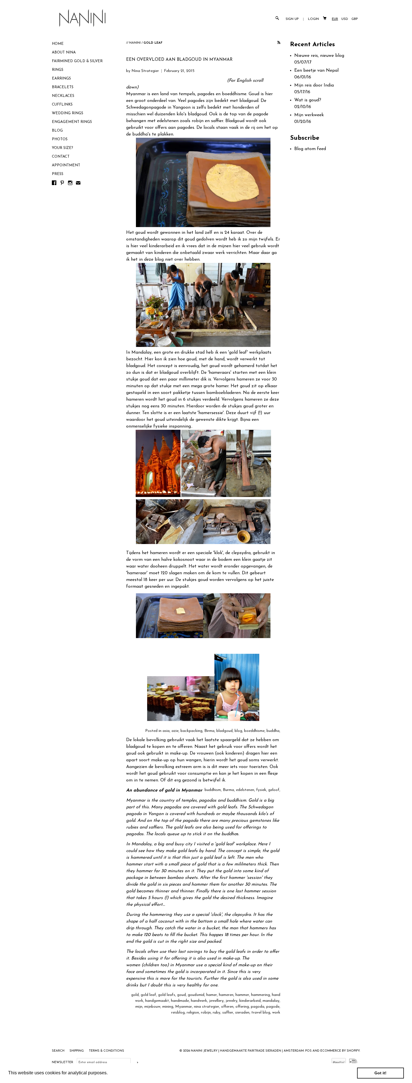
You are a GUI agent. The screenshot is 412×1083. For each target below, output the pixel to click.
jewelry (231, 1001)
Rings (57, 70)
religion (193, 1012)
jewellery (216, 1001)
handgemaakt (157, 1001)
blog (238, 731)
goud (181, 995)
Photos (60, 139)
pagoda (257, 1007)
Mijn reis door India (314, 85)
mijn (138, 1007)
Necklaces (63, 96)
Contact (61, 156)
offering (242, 1007)
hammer (242, 995)
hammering (260, 995)
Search (58, 1050)
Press (57, 174)
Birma (209, 731)
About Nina (64, 52)
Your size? (62, 148)
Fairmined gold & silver (77, 61)
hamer (211, 995)
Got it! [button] (380, 1073)
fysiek (261, 790)
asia (166, 731)
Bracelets (62, 87)
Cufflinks (62, 104)
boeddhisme (254, 731)
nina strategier (206, 1007)
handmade (180, 1001)
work (276, 1012)
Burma (228, 790)
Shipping (77, 1050)
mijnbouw (152, 1007)
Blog (57, 130)
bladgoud (224, 731)
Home (58, 44)
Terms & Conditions (106, 1050)
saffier (227, 1012)
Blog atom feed (310, 149)
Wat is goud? (307, 100)
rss (278, 43)
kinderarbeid (250, 1001)
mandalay (271, 1001)
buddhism (213, 790)
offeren (227, 1007)
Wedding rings (67, 113)
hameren (226, 995)
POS (308, 1050)
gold (135, 995)
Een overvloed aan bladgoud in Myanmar (179, 60)
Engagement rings (72, 122)
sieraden (242, 1012)
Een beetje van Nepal (316, 70)
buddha (273, 731)
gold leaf (148, 995)
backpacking (191, 731)
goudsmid (196, 995)
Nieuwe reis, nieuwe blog (319, 55)
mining (167, 1007)
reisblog (178, 1012)
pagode (272, 1007)
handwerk (199, 1001)
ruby (216, 1012)
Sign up (292, 19)
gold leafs (166, 995)
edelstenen (245, 790)
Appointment (66, 165)
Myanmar (183, 1007)
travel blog (260, 1012)
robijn (206, 1012)
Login (313, 19)
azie (175, 731)
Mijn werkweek (309, 115)
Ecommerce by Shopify (340, 1050)
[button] (109, 1073)
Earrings (61, 78)
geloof (273, 790)
